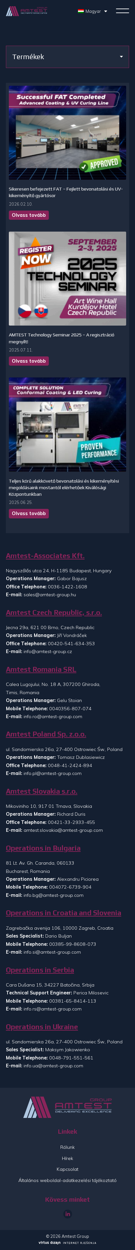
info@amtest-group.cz (48, 651)
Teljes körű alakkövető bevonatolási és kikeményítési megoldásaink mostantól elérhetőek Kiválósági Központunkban (64, 487)
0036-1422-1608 (67, 587)
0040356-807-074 (70, 709)
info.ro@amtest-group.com (53, 716)
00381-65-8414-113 (72, 1001)
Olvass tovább (29, 215)
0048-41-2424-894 (70, 765)
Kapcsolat (67, 1169)
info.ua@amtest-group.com (53, 1066)
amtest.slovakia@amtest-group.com (63, 830)
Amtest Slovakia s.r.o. (41, 791)
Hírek (67, 1158)
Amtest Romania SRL (41, 669)
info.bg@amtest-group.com (54, 895)
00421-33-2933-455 (71, 822)
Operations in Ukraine (42, 1027)
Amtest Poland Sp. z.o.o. (46, 734)
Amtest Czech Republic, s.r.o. (54, 612)
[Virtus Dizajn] (67, 1243)
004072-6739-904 (70, 887)
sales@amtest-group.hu (50, 595)
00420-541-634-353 (71, 644)
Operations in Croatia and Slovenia (63, 913)
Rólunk (67, 1147)
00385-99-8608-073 (72, 944)
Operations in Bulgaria (43, 848)
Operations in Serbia (40, 970)
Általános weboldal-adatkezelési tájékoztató (67, 1180)
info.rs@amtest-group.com (53, 1009)
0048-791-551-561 (71, 1058)
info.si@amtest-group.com (52, 952)
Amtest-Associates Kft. (45, 556)
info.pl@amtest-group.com (53, 773)
